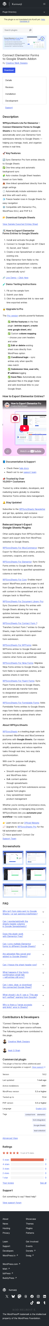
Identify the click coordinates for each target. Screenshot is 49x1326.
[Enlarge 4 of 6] (43, 870)
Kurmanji (13, 1290)
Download (9, 70)
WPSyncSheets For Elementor (17, 561)
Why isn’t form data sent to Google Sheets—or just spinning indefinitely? (20, 912)
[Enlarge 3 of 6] (20, 870)
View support (38, 1067)
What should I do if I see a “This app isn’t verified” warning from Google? (20, 996)
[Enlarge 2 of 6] (43, 854)
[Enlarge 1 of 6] (20, 854)
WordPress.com (11, 1264)
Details (8, 80)
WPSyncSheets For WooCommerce (20, 547)
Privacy (6, 1233)
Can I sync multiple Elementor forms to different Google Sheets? (19, 945)
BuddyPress (10, 1278)
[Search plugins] (30, 30)
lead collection (39, 1131)
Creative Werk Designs (17, 63)
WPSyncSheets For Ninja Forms (18, 663)
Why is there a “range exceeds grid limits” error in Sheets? (17, 1006)
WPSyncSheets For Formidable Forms (21, 702)
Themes (30, 1223)
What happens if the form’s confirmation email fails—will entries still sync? (15, 975)
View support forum (12, 1202)
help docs (24, 468)
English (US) (41, 1108)
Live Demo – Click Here (17, 277)
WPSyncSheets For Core (15, 579)
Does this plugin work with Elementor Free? (13, 935)
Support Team (9, 838)
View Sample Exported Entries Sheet (20, 224)
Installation (10, 94)
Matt (6, 1268)
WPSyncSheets (10, 731)
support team (30, 472)
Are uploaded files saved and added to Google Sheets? (17, 955)
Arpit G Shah (14, 1050)
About (5, 1219)
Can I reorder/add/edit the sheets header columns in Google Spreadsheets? (15, 924)
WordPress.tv (10, 1255)
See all (43, 1183)
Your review (8, 1183)
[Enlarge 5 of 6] (20, 887)
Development (11, 100)
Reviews (9, 87)
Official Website (31, 822)
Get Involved (32, 1241)
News (5, 1223)
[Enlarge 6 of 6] (43, 887)
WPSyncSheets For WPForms (17, 645)
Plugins (29, 1228)
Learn (5, 1241)
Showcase (31, 1219)
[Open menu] (45, 4)
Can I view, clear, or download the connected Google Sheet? (17, 986)
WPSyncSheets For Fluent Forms (18, 681)
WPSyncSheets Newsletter (32, 509)
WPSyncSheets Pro (27, 826)
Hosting (6, 1228)
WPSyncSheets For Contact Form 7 (20, 623)
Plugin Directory (9, 12)
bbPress (8, 1273)
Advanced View (10, 1138)
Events (29, 1246)
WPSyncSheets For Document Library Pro (23, 601)
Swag (30, 1255)
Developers (8, 1250)
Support (9, 107)
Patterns (30, 1233)
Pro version (12, 315)
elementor (41, 1115)
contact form (30, 1115)
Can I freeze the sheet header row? (20, 965)
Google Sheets (39, 1125)
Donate (31, 1250)
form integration (39, 1120)
